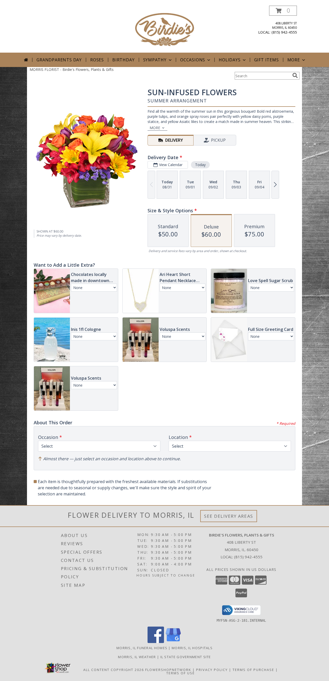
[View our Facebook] (156, 641)
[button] (283, 11)
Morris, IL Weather (137, 657)
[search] (295, 75)
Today (200, 164)
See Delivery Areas (228, 516)
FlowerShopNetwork (168, 669)
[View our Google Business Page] (173, 641)
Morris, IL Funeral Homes (141, 648)
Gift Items (266, 60)
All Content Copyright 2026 (113, 669)
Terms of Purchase (253, 669)
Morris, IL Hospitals (192, 648)
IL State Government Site (185, 657)
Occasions (192, 60)
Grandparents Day (59, 60)
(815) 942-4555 (284, 32)
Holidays (229, 60)
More (293, 60)
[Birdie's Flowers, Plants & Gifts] (164, 29)
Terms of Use (180, 673)
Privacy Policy (212, 669)
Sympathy (155, 60)
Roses (97, 60)
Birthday (123, 60)
